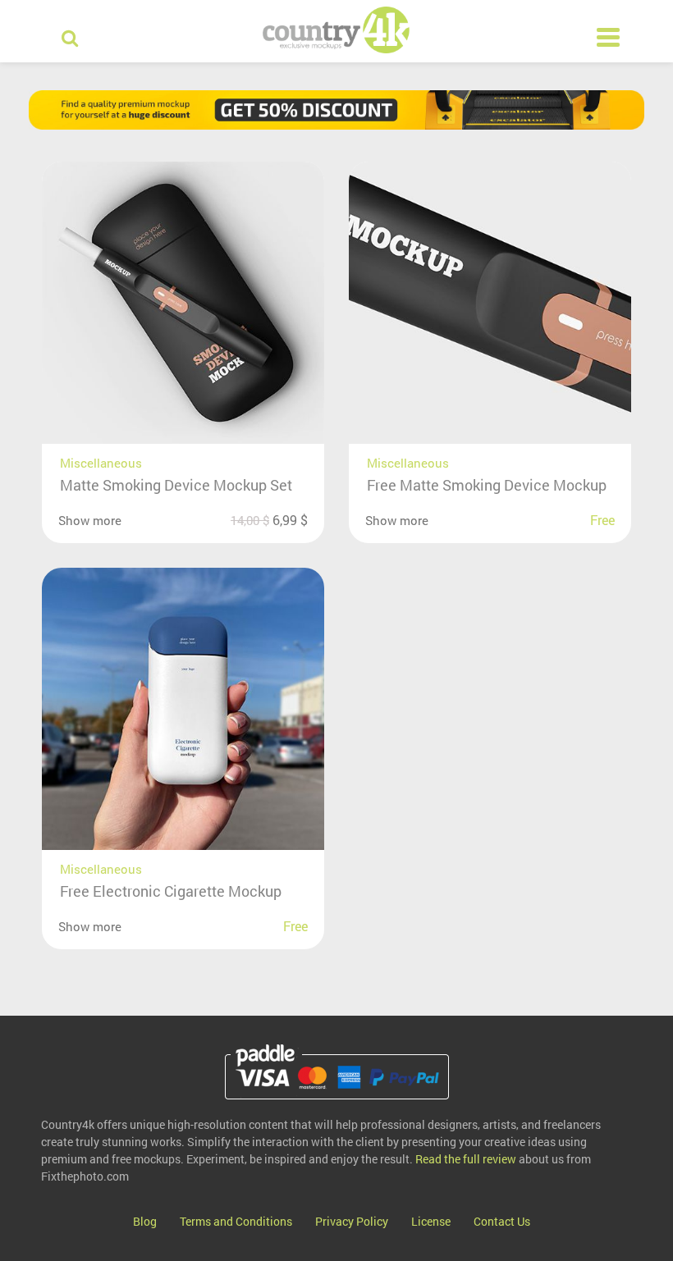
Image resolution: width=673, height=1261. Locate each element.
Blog (145, 1221)
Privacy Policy (351, 1221)
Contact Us (502, 1221)
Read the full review (465, 1159)
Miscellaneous (101, 463)
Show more (89, 520)
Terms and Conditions (236, 1221)
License (431, 1221)
